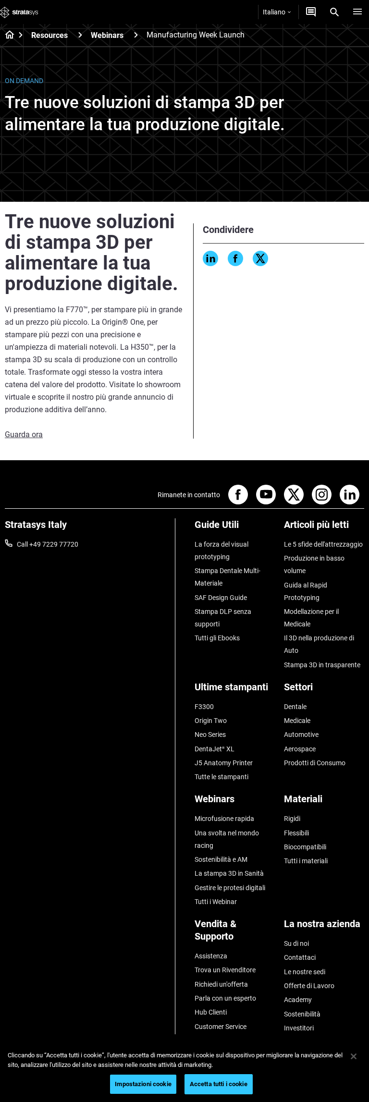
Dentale (295, 706)
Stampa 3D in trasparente (322, 665)
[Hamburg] (357, 12)
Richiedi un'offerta (221, 984)
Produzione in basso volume (314, 564)
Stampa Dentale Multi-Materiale (227, 577)
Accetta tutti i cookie (218, 1084)
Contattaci (300, 957)
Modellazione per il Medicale (311, 618)
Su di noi (296, 943)
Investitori (299, 1028)
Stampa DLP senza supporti (223, 618)
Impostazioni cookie (143, 1084)
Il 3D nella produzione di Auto (319, 644)
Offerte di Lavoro (309, 986)
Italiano (274, 12)
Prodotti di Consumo (314, 763)
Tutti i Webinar (216, 902)
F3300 (204, 706)
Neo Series (210, 734)
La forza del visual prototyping (221, 550)
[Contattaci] (311, 12)
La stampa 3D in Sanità (229, 873)
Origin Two (211, 720)
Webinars (107, 35)
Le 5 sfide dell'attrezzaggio (323, 544)
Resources (49, 35)
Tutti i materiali (306, 861)
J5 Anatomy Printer (224, 763)
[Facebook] (235, 258)
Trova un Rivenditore (225, 970)
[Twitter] (260, 258)
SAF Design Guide (221, 597)
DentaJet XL (214, 749)
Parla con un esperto (225, 998)
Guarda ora (24, 434)
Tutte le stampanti (221, 777)
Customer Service (220, 1026)
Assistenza (211, 956)
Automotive (301, 734)
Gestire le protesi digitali (230, 888)
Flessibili (296, 833)
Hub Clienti (211, 1012)
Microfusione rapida (224, 818)
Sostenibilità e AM (221, 859)
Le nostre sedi (304, 972)
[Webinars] (136, 34)
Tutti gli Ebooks (217, 638)
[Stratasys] (19, 12)
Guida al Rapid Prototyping (305, 591)
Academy (298, 1000)
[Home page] (6, 35)
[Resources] (80, 34)
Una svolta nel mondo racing (227, 839)
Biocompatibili (305, 847)
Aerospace (300, 749)
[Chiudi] (353, 1056)
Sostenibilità (302, 1014)
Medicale (297, 720)
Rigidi (292, 818)
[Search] (334, 12)
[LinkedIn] (210, 258)
